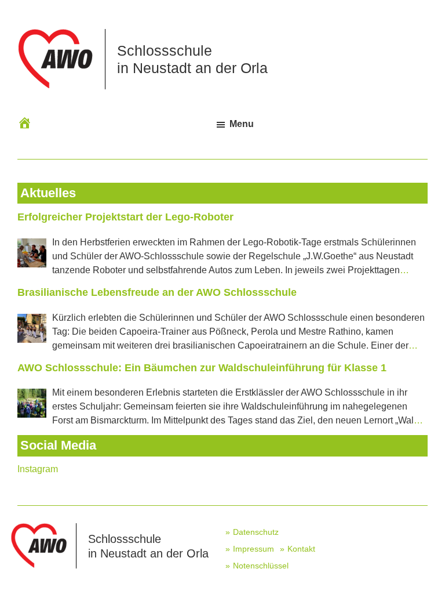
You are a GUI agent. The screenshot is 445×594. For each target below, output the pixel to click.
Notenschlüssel (261, 565)
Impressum (253, 548)
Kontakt (301, 548)
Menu (241, 124)
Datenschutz (256, 532)
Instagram (37, 469)
